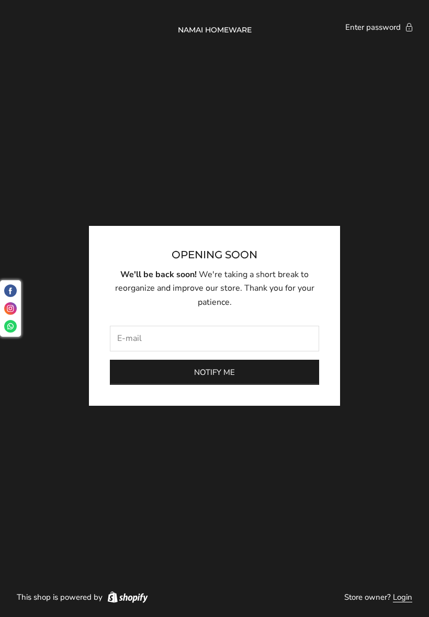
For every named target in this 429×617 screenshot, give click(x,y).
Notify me (214, 372)
